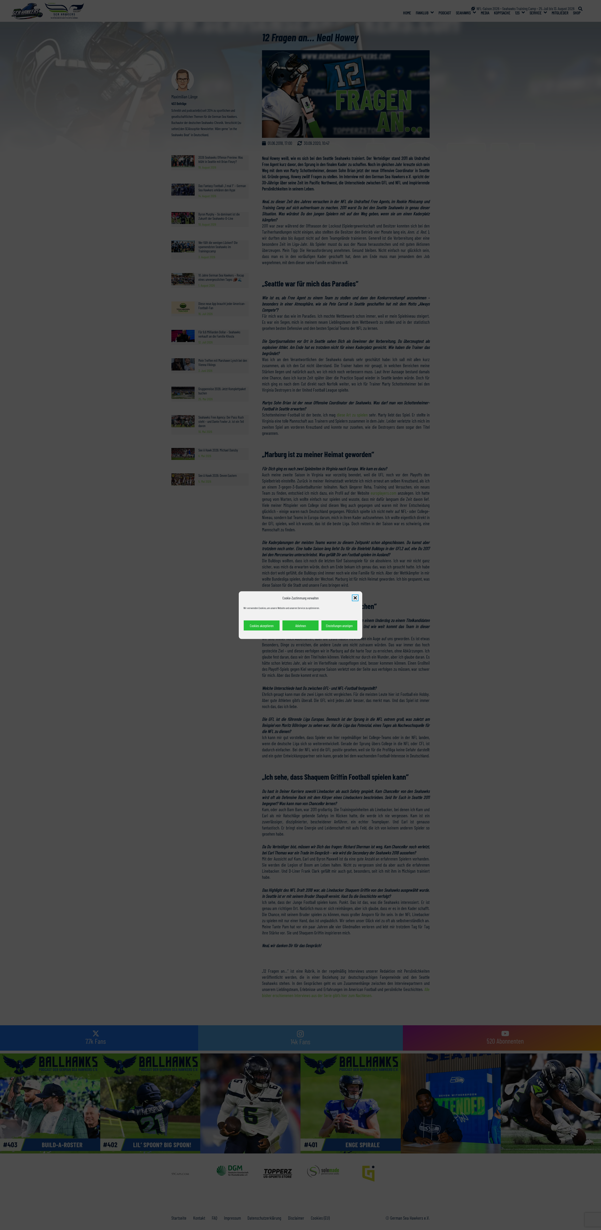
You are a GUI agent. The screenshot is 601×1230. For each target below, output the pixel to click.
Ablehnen (300, 625)
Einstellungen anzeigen (339, 625)
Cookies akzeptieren (262, 625)
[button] (355, 597)
